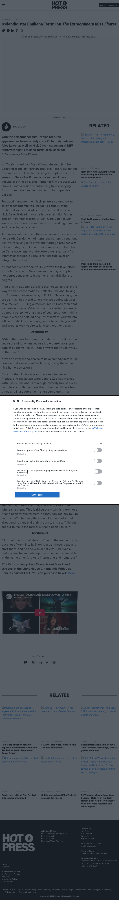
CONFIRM (37, 495)
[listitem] (59, 443)
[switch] (98, 450)
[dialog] (59, 450)
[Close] (113, 401)
